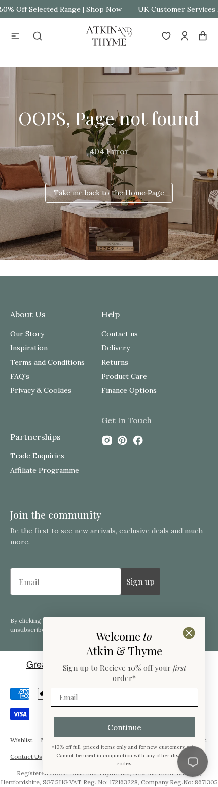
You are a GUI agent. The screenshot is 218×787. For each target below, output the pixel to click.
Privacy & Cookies (40, 390)
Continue (124, 727)
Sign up (140, 581)
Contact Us (26, 756)
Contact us (119, 333)
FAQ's (19, 376)
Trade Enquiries (37, 455)
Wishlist (21, 740)
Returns (114, 362)
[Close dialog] (189, 633)
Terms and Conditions (47, 362)
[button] (15, 36)
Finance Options (129, 390)
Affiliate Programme (44, 470)
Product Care (124, 376)
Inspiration (29, 347)
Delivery (115, 347)
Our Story (27, 333)
